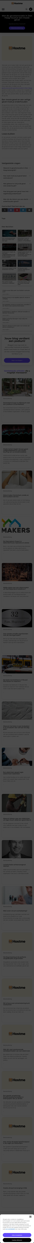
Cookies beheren (17, 1240)
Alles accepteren (17, 1235)
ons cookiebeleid (10, 1229)
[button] (30, 1217)
